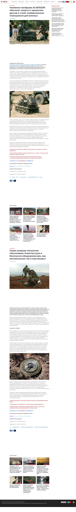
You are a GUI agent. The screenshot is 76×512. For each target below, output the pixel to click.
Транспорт (32, 1)
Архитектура (21, 1)
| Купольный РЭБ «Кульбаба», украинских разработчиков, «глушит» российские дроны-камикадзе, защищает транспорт (29, 153)
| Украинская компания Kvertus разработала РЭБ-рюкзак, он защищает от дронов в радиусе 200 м (28, 150)
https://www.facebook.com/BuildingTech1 (22, 166)
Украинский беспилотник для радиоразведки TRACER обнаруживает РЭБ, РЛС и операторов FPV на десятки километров (57, 9)
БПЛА (13, 177)
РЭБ (17, 177)
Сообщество (46, 1)
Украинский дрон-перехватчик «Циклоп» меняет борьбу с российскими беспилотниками (58, 14)
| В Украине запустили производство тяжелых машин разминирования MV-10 (27, 404)
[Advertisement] (29, 54)
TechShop (52, 1)
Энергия (27, 1)
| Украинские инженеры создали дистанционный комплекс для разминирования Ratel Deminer (29, 401)
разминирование (15, 427)
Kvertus (40, 177)
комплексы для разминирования (41, 427)
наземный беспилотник (33, 177)
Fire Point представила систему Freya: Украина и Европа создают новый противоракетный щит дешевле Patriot (58, 25)
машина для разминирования (27, 427)
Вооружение (39, 1)
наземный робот (23, 177)
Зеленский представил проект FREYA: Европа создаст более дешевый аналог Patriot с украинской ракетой (58, 30)
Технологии (14, 1)
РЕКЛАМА (60, 1)
